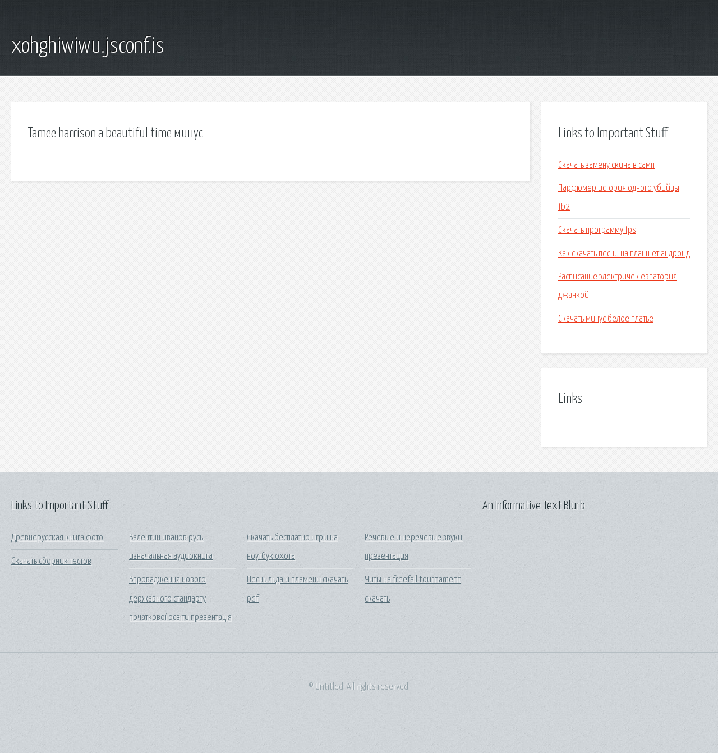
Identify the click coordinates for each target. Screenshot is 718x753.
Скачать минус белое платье (605, 319)
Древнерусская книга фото (57, 538)
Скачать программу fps (597, 230)
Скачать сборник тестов (51, 561)
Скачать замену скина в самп (606, 165)
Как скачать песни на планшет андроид (624, 254)
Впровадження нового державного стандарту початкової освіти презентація (180, 598)
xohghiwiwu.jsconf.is (87, 46)
